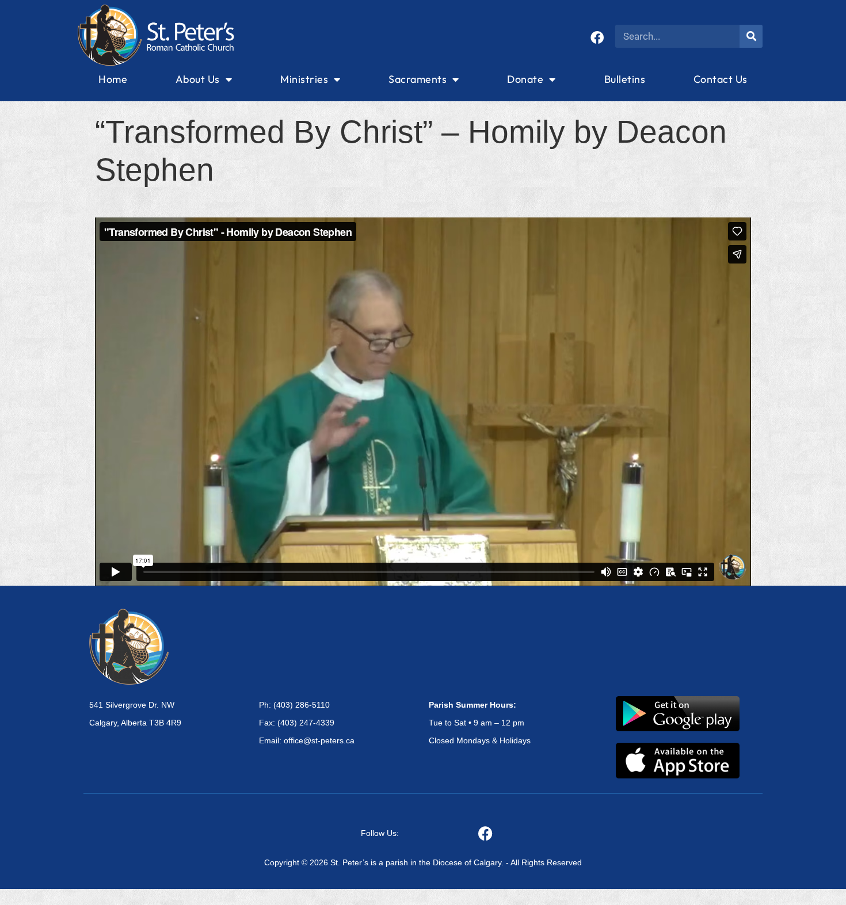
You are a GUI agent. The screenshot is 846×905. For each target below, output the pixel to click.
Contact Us (720, 79)
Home (112, 79)
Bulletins (625, 79)
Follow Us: (380, 833)
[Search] (751, 36)
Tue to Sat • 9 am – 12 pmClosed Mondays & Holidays (480, 722)
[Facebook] (597, 37)
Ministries (304, 79)
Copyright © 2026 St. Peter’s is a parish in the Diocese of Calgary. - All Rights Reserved (423, 862)
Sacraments (417, 79)
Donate (525, 79)
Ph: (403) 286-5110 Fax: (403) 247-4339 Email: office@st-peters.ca (307, 722)
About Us (198, 79)
